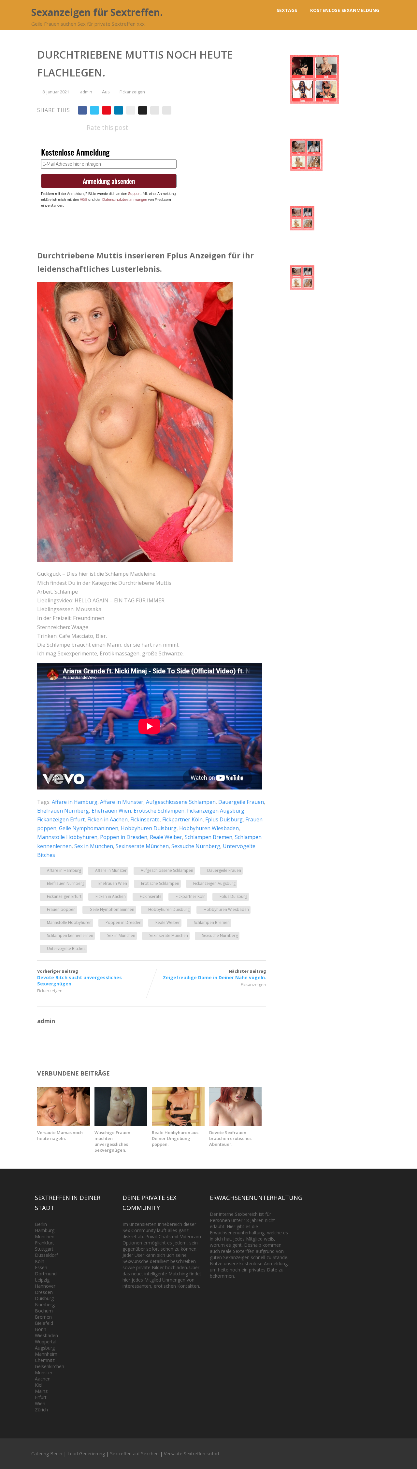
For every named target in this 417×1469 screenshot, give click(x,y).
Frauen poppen (61, 909)
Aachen (42, 1379)
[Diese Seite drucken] (166, 110)
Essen (41, 1267)
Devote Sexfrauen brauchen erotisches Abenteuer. (230, 1138)
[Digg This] (142, 110)
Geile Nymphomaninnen (88, 828)
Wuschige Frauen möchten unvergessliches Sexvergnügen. (112, 1141)
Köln (39, 1261)
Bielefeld (44, 1323)
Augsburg (45, 1348)
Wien (40, 1403)
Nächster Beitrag (214, 974)
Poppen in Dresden (123, 837)
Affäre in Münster (121, 801)
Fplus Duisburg (224, 819)
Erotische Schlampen (159, 810)
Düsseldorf (46, 1255)
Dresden (44, 1292)
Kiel (38, 1385)
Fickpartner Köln (182, 819)
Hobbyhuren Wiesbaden (209, 828)
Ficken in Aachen (107, 819)
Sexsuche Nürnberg (195, 846)
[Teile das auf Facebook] (82, 110)
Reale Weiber (166, 837)
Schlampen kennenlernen (70, 935)
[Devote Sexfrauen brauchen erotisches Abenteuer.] (235, 1124)
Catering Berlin (46, 1453)
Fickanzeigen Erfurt (61, 819)
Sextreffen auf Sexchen (134, 1453)
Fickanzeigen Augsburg (215, 810)
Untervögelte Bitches (66, 948)
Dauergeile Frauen (241, 801)
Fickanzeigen (132, 92)
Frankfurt (44, 1243)
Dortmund (46, 1273)
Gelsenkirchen (49, 1366)
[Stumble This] (130, 110)
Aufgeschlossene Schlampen (181, 801)
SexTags (287, 10)
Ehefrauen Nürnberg (63, 810)
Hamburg (44, 1230)
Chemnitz (45, 1360)
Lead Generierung (86, 1453)
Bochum (44, 1311)
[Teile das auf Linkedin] (118, 110)
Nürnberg (45, 1304)
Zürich (41, 1410)
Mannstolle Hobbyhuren (67, 837)
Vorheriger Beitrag (79, 977)
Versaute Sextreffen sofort (192, 1453)
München (44, 1236)
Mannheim (46, 1354)
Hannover (45, 1286)
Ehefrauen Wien (111, 810)
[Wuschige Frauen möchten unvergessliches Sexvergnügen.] (120, 1124)
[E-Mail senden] (154, 110)
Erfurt (41, 1397)
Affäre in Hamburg (74, 801)
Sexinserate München (142, 846)
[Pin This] (106, 110)
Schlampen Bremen (208, 837)
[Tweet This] (94, 110)
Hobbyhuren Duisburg (149, 828)
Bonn (40, 1329)
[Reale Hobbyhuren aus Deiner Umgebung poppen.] (178, 1124)
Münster (43, 1372)
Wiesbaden (46, 1335)
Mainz (41, 1391)
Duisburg (44, 1298)
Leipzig (42, 1280)
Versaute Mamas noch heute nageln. (60, 1135)
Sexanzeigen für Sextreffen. (97, 12)
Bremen (43, 1317)
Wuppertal (45, 1342)
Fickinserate (145, 819)
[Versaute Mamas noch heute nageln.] (63, 1124)
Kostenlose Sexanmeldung (344, 10)
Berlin (41, 1224)
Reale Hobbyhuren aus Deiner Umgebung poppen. (175, 1138)
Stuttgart (44, 1249)
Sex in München (93, 846)
